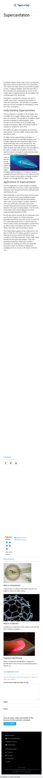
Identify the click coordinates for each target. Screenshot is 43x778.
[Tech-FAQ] (21, 5)
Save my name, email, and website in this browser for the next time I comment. (18, 719)
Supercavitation (17, 15)
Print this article (21, 540)
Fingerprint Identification (13, 658)
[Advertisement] (23, 34)
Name (6, 702)
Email (6, 709)
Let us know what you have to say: (16, 682)
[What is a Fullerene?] (21, 607)
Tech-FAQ (22, 767)
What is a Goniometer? (12, 585)
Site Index (28, 771)
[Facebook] (6, 463)
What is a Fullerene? (11, 623)
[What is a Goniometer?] (21, 573)
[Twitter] (11, 463)
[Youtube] (16, 463)
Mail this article (21, 537)
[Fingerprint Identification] (21, 644)
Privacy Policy (19, 771)
